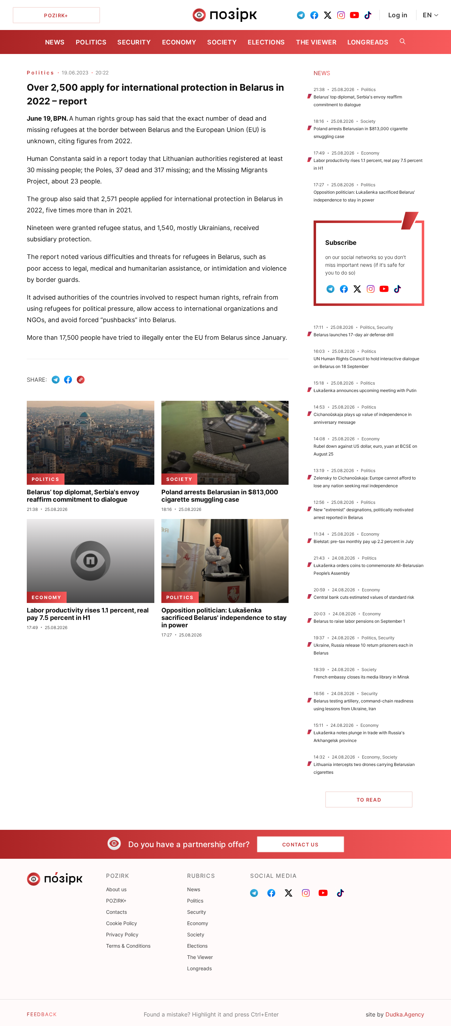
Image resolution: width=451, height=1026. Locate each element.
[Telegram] (55, 379)
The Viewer (316, 42)
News (55, 42)
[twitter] (327, 15)
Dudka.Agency (404, 1014)
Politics (91, 42)
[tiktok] (368, 15)
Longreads (367, 42)
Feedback (42, 1014)
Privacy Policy (122, 934)
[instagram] (341, 15)
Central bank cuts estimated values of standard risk (364, 597)
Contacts (116, 912)
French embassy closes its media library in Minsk (361, 677)
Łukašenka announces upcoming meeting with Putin (365, 390)
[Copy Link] (81, 379)
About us (116, 889)
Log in (398, 15)
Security (134, 42)
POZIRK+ (116, 901)
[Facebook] (68, 379)
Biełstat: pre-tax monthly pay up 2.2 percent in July (364, 541)
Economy (179, 42)
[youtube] (354, 15)
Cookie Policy (121, 923)
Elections (266, 42)
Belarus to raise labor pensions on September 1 (359, 621)
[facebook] (314, 15)
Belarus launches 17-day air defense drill (354, 334)
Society (222, 42)
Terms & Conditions (128, 946)
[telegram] (301, 15)
